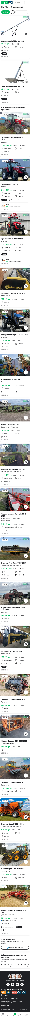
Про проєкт (5, 995)
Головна (3, 1015)
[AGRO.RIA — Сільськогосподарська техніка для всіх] (7, 2)
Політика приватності (9, 998)
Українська (23, 1010)
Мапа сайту (5, 1005)
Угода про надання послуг (11, 1002)
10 (27, 966)
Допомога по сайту (15, 980)
